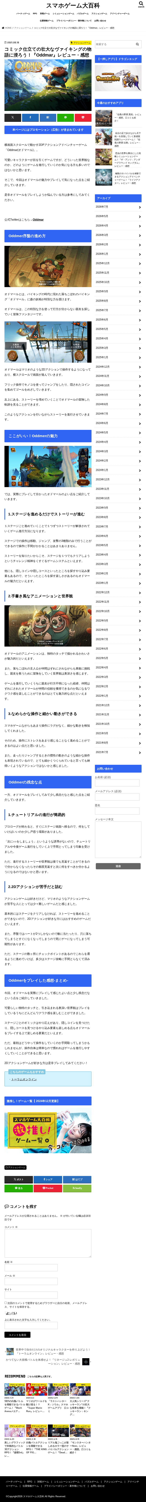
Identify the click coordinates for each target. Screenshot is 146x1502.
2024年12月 (103, 366)
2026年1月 (102, 253)
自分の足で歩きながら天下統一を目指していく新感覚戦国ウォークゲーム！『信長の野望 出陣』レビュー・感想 (127, 139)
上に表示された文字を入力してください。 (28, 1319)
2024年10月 (103, 385)
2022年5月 (102, 658)
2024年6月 (102, 423)
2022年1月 (102, 695)
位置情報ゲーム (47, 21)
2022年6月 (102, 648)
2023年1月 (102, 582)
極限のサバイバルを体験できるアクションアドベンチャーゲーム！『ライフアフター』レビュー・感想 (127, 178)
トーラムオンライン (24, 1079)
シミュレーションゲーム (63, 13)
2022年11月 (102, 601)
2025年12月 (103, 263)
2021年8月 (102, 742)
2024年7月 (102, 413)
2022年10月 (103, 611)
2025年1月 (102, 357)
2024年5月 (102, 432)
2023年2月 (102, 573)
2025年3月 (102, 347)
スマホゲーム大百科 (73, 5)
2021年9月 (102, 733)
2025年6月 (102, 319)
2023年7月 (102, 526)
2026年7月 (102, 206)
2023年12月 (103, 479)
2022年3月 (102, 677)
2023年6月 (102, 536)
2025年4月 (102, 338)
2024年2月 (102, 460)
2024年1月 (102, 470)
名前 (8, 1262)
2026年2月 (102, 244)
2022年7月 (102, 639)
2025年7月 (102, 310)
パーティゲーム (23, 13)
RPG (35, 13)
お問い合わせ (100, 21)
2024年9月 (102, 394)
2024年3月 (102, 451)
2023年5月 (102, 545)
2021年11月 (102, 714)
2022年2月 (102, 686)
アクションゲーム (99, 13)
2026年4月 (102, 225)
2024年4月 (102, 442)
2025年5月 (102, 329)
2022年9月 (102, 620)
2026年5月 (102, 216)
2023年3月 (102, 564)
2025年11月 (102, 272)
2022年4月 (102, 667)
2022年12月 (103, 592)
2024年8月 (102, 404)
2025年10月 (103, 282)
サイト (8, 1289)
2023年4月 (102, 554)
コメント (11, 1227)
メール (9, 1275)
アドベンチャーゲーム (120, 13)
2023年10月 (103, 498)
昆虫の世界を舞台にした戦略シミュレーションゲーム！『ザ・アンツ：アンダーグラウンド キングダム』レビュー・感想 (127, 159)
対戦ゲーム (45, 13)
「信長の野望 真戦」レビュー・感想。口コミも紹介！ (127, 117)
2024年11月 (102, 376)
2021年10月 (103, 723)
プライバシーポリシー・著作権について (74, 21)
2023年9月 (102, 507)
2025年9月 (102, 291)
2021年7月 (102, 752)
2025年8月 (102, 300)
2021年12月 (103, 705)
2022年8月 (102, 629)
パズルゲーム (83, 13)
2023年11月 (102, 488)
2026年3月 (102, 235)
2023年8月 (102, 517)
